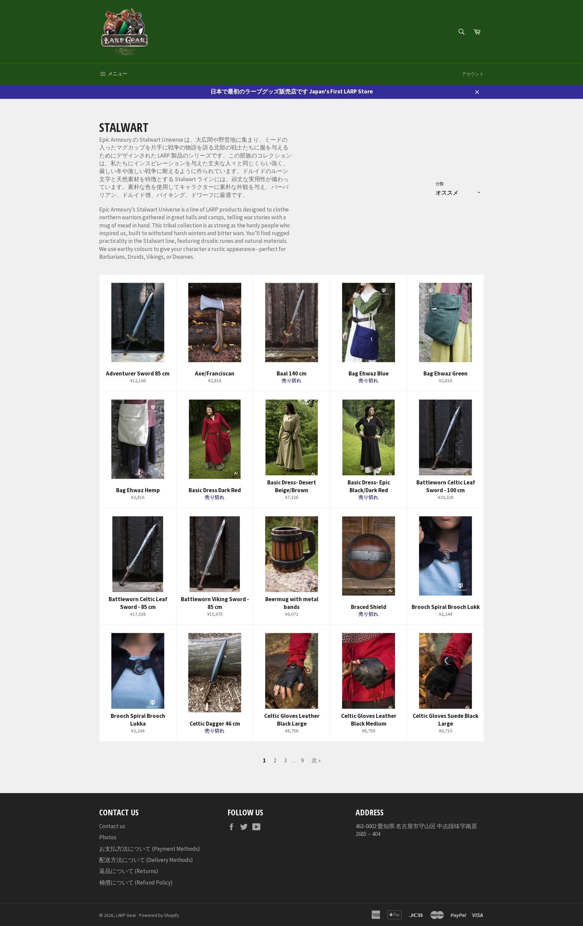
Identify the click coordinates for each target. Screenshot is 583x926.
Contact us (112, 826)
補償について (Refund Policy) (136, 882)
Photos (107, 837)
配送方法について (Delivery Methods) (146, 860)
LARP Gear (126, 915)
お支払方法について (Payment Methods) (149, 848)
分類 (440, 183)
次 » (316, 760)
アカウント (473, 74)
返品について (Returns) (128, 871)
